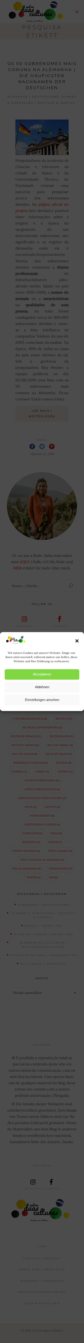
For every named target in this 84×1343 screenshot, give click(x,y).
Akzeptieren (42, 674)
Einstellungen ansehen (42, 700)
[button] (77, 641)
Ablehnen (42, 687)
